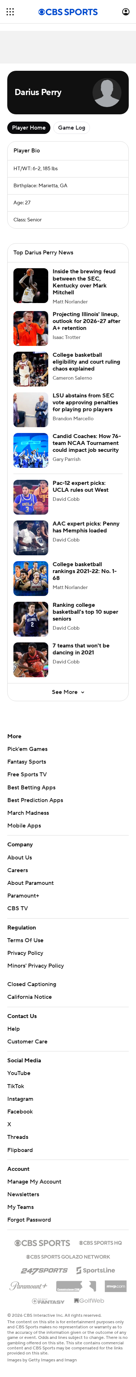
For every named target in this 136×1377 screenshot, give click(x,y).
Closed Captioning (31, 984)
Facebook (20, 1111)
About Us (19, 857)
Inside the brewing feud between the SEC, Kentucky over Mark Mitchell (84, 282)
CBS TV (17, 908)
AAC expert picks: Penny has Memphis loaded (86, 527)
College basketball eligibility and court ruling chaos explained (86, 361)
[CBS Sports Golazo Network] (68, 1256)
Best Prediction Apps (35, 800)
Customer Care (27, 1041)
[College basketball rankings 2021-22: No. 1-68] (30, 578)
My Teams (20, 1207)
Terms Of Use (25, 940)
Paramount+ (23, 895)
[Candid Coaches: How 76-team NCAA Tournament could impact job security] (30, 450)
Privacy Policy (25, 953)
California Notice (29, 997)
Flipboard (20, 1150)
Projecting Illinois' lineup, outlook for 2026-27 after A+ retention (86, 321)
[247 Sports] (44, 1269)
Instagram (20, 1099)
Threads (17, 1137)
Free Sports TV (27, 774)
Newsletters (23, 1194)
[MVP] (116, 1283)
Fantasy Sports (26, 761)
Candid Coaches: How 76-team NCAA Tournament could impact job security (87, 443)
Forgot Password (29, 1219)
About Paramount (30, 883)
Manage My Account (34, 1181)
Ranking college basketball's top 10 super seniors (85, 611)
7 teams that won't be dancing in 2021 (81, 649)
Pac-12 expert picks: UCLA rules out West (80, 486)
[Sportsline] (96, 1269)
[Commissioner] (76, 1283)
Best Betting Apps (31, 787)
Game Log (71, 127)
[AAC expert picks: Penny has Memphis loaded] (30, 537)
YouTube (18, 1073)
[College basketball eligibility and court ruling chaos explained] (30, 369)
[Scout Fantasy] (48, 1300)
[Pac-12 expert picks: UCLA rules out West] (30, 497)
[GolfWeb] (89, 1301)
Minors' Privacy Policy (35, 965)
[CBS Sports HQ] (100, 1242)
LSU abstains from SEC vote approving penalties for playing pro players (85, 402)
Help (13, 1029)
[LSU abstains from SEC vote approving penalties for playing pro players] (30, 409)
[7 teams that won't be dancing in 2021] (30, 659)
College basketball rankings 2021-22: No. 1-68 (85, 571)
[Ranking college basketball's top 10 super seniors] (30, 619)
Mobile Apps (24, 825)
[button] (10, 12)
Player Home (29, 127)
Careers (17, 870)
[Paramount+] (28, 1284)
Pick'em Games (27, 749)
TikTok (15, 1086)
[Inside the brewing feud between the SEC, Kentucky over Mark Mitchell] (30, 285)
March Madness (28, 813)
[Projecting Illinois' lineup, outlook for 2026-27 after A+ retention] (30, 328)
